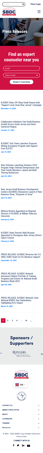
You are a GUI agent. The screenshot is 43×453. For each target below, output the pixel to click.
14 (26, 321)
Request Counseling (21, 82)
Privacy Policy (21, 436)
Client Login (35, 4)
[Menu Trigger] (39, 11)
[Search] (23, 4)
